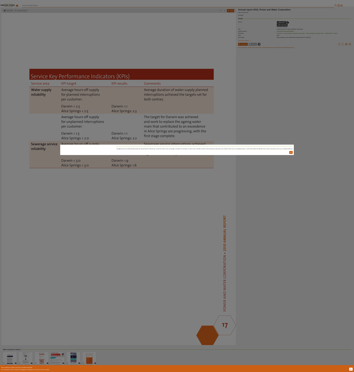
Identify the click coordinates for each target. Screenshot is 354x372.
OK (291, 152)
